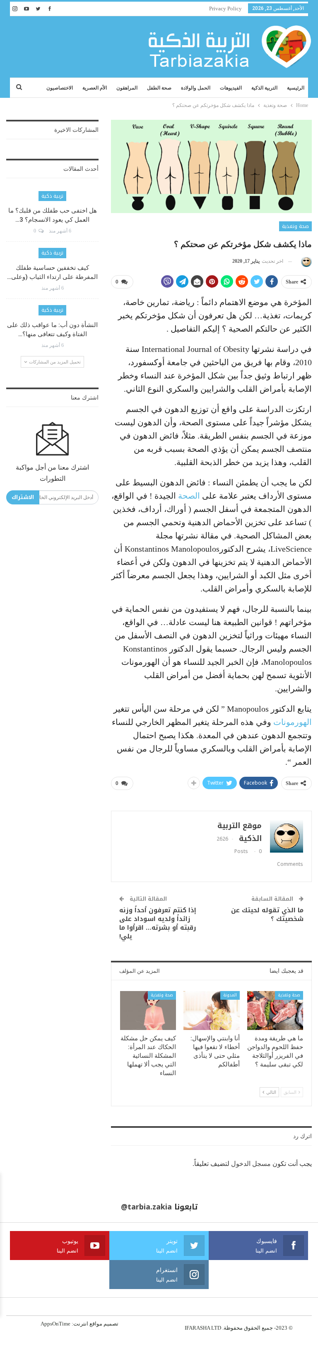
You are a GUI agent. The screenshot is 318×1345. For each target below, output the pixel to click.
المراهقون (126, 88)
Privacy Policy (225, 8)
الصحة (189, 495)
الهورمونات (292, 722)
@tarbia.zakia (146, 1207)
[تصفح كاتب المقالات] (305, 261)
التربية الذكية (264, 88)
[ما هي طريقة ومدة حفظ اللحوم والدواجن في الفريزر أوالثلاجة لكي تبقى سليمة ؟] (275, 1010)
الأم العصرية (94, 88)
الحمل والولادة (195, 88)
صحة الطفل (159, 88)
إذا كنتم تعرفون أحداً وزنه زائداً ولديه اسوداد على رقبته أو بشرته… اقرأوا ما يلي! (157, 923)
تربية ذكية (52, 196)
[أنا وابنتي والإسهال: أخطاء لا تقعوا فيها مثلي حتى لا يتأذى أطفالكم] (211, 1010)
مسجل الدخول (251, 1163)
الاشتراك (23, 497)
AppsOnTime (55, 1324)
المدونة (230, 995)
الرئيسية (295, 88)
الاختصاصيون (59, 88)
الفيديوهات (231, 88)
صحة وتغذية (295, 226)
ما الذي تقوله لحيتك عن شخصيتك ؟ (267, 914)
